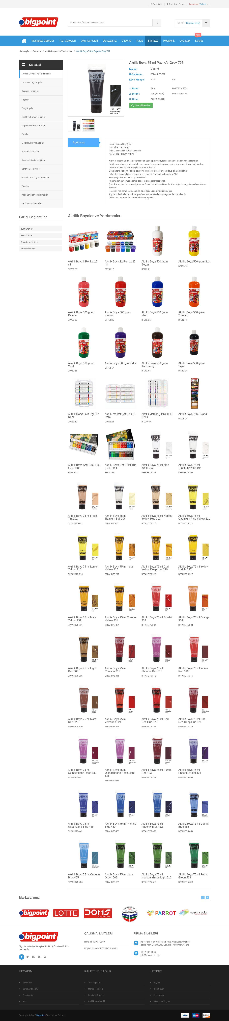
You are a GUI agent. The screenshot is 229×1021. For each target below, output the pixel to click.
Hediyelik (169, 40)
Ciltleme (126, 40)
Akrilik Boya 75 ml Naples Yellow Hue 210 (156, 517)
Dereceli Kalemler (30, 91)
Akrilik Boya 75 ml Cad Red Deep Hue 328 (192, 720)
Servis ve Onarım (96, 995)
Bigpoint (40, 1015)
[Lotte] (66, 912)
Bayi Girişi (157, 4)
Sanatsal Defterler (30, 151)
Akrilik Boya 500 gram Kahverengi (154, 365)
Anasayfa (24, 51)
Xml (24, 1001)
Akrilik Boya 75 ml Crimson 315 (115, 670)
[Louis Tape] (129, 914)
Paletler (25, 134)
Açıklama (78, 142)
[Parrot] (161, 912)
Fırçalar (25, 99)
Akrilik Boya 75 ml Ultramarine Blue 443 (80, 825)
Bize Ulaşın (159, 989)
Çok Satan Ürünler (29, 242)
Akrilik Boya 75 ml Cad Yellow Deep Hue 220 (155, 568)
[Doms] (98, 912)
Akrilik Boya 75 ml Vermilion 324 (115, 720)
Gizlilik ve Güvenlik (96, 1001)
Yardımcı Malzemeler (32, 203)
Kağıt (139, 40)
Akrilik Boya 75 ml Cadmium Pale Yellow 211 (194, 517)
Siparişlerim (28, 995)
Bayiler (157, 983)
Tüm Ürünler (26, 229)
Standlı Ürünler (28, 248)
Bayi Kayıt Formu (177, 4)
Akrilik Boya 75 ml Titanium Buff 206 (115, 517)
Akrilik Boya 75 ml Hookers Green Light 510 (156, 876)
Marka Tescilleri (95, 989)
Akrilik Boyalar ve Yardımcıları (58, 51)
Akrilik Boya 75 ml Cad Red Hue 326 (155, 720)
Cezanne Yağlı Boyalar (32, 82)
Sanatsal (153, 40)
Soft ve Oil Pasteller (31, 169)
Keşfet (199, 39)
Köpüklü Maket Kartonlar (33, 125)
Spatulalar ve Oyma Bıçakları (35, 177)
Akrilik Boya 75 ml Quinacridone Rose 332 (82, 771)
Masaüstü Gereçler (43, 40)
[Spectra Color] (193, 912)
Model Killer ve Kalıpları (33, 143)
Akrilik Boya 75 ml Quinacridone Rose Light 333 (119, 772)
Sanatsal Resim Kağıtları (33, 160)
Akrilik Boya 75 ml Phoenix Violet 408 (189, 771)
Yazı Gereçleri (67, 40)
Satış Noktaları (143, 105)
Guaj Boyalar (28, 108)
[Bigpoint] (38, 22)
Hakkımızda (159, 995)
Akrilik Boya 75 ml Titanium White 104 (189, 466)
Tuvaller (25, 186)
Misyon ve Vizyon (162, 1001)
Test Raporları (94, 983)
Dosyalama (110, 40)
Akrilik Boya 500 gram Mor (120, 363)
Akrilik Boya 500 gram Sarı (194, 261)
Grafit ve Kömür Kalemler (33, 117)
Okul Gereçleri (89, 40)
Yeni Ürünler (26, 235)
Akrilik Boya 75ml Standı (193, 414)
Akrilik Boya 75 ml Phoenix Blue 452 (152, 825)
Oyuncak (185, 40)
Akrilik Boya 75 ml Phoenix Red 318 (152, 670)
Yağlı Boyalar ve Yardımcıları (35, 195)
